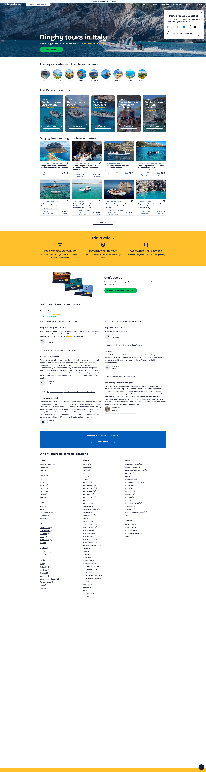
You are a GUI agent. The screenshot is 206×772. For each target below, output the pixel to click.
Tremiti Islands (45, 582)
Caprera (86, 512)
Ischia (42, 482)
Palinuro (43, 488)
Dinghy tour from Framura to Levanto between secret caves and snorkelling (151, 206)
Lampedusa (129, 485)
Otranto (43, 573)
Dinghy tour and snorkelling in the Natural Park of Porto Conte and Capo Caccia (71, 392)
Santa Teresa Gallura (91, 578)
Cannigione (87, 506)
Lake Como (44, 552)
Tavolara (86, 584)
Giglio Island (130, 527)
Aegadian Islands (132, 464)
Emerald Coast (88, 524)
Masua (85, 548)
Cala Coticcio (88, 485)
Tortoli (85, 590)
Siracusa (128, 506)
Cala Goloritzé (88, 488)
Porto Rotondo (88, 563)
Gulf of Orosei (88, 527)
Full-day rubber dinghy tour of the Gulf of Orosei (62, 321)
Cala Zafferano (88, 500)
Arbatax (86, 470)
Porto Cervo (87, 557)
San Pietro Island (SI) (91, 566)
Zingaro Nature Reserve (134, 512)
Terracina (43, 515)
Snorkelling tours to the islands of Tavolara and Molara (151, 166)
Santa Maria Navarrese (91, 575)
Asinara (86, 473)
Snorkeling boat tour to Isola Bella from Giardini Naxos (117, 166)
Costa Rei (86, 521)
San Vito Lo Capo (132, 503)
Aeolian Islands (131, 467)
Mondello (128, 494)
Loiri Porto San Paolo (90, 545)
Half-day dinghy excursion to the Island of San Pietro (53, 205)
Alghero (86, 464)
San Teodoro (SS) (89, 569)
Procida (43, 494)
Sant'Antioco (87, 572)
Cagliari (86, 482)
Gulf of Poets (45, 531)
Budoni (85, 479)
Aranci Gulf (87, 467)
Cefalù (127, 476)
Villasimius (87, 593)
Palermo (128, 497)
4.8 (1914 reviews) (92, 43)
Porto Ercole (130, 530)
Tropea (42, 467)
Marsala (128, 491)
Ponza (42, 509)
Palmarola (44, 506)
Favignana (129, 479)
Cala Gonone (88, 491)
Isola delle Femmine (133, 482)
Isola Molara (87, 530)
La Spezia (43, 534)
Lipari (127, 488)
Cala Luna (86, 494)
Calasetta (86, 503)
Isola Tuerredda (89, 533)
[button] (201, 767)
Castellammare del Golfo (135, 470)
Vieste (42, 585)
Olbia (85, 551)
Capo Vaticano (45, 464)
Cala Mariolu (87, 497)
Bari (41, 564)
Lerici (42, 537)
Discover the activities (51, 49)
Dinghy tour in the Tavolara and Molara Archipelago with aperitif (54, 166)
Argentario (129, 524)
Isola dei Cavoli (88, 536)
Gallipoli (43, 567)
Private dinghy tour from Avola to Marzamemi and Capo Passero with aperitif (86, 206)
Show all (103, 222)
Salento (43, 576)
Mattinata (43, 570)
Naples (42, 485)
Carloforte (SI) (88, 515)
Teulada (86, 587)
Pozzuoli (43, 491)
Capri (42, 479)
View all (43, 470)
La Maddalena (88, 542)
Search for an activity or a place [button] (39, 4)
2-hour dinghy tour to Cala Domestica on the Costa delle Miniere (85, 167)
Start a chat (103, 442)
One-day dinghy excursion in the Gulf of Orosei (62, 350)
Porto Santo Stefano (133, 533)
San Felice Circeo (46, 512)
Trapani (128, 509)
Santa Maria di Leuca (48, 579)
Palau (85, 554)
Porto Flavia (87, 560)
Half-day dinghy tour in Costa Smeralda (124, 376)
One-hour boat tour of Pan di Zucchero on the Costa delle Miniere (117, 206)
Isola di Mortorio (89, 539)
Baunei (85, 476)
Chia (84, 518)
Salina (127, 500)
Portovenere (44, 540)
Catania (128, 473)
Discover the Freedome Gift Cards (120, 290)
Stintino (86, 581)
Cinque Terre (45, 528)
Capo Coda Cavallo (90, 509)
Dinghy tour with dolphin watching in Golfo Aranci (127, 321)
